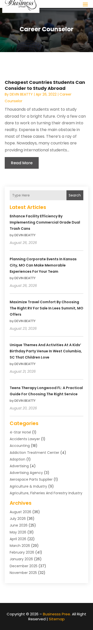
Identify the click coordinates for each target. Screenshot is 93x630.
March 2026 (20, 545)
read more (21, 163)
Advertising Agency (26, 472)
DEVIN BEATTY (21, 94)
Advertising (19, 466)
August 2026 (20, 511)
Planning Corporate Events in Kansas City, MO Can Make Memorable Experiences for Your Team (43, 265)
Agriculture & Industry (28, 486)
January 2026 (21, 559)
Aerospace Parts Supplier (31, 479)
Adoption (17, 459)
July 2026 (18, 518)
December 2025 (23, 566)
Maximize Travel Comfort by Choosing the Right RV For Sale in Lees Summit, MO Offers (46, 308)
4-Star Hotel (20, 432)
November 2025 (23, 572)
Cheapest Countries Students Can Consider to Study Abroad (45, 85)
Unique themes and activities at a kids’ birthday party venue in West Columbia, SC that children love (46, 351)
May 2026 (18, 532)
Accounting (20, 445)
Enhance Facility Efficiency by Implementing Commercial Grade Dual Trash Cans (45, 222)
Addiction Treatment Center (34, 452)
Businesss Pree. (57, 614)
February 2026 (22, 552)
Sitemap (57, 619)
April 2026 (18, 538)
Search (75, 195)
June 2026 (19, 525)
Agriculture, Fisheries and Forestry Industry (46, 493)
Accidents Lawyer (25, 438)
